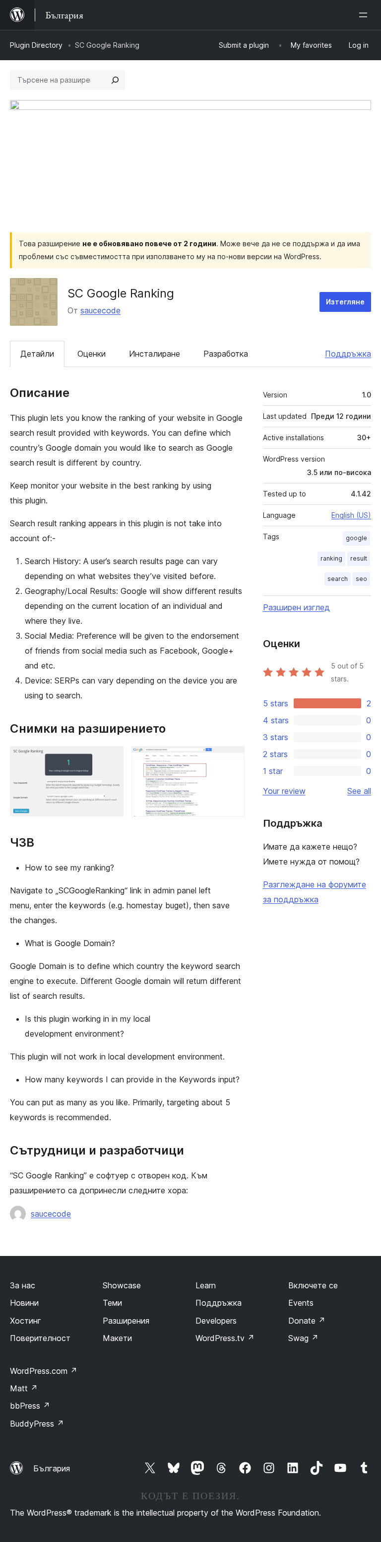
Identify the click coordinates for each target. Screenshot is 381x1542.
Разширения (126, 1321)
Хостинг (25, 1321)
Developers (216, 1321)
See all (359, 791)
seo (361, 578)
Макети (117, 1338)
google (356, 538)
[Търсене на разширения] (115, 80)
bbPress (30, 1406)
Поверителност (40, 1338)
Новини (24, 1303)
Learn (205, 1285)
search (337, 578)
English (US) (351, 515)
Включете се (313, 1285)
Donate (306, 1321)
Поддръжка (348, 354)
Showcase (122, 1285)
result (358, 558)
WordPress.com (43, 1371)
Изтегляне (345, 301)
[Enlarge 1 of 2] (110, 760)
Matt (24, 1388)
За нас (22, 1285)
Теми (112, 1303)
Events (301, 1303)
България (51, 1468)
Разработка (225, 354)
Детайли (37, 354)
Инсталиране (154, 354)
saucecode (100, 310)
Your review (284, 791)
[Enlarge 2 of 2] (231, 760)
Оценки (91, 354)
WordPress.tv (224, 1338)
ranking (331, 558)
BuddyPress (37, 1424)
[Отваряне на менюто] (365, 15)
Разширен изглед (296, 607)
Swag (303, 1338)
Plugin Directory (36, 45)
